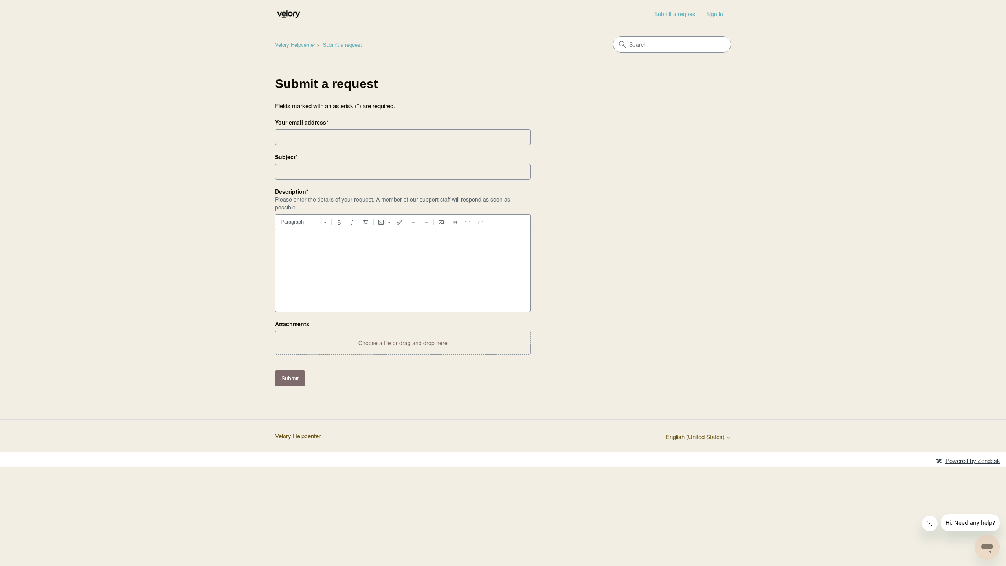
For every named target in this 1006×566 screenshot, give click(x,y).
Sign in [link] (714, 14)
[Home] (288, 14)
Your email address (301, 122)
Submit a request (675, 14)
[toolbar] (402, 222)
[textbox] (403, 271)
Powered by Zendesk (972, 461)
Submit (290, 378)
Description (291, 191)
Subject (286, 157)
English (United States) (696, 436)
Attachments (292, 324)
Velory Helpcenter (295, 44)
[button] (403, 343)
